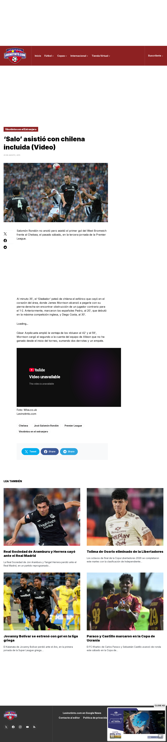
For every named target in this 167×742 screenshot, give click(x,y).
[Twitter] (6, 727)
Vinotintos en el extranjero (33, 431)
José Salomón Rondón (46, 425)
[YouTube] (27, 727)
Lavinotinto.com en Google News (82, 713)
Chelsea (23, 425)
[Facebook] (13, 727)
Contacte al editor (69, 717)
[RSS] (34, 727)
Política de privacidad (95, 717)
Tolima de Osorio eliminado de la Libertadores (125, 552)
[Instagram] (20, 727)
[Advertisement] (83, 23)
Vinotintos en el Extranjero (21, 129)
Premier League (73, 425)
